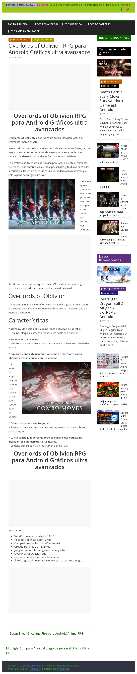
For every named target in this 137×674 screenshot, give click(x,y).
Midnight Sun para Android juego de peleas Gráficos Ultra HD (47, 650)
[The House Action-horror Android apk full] (108, 169)
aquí (44, 553)
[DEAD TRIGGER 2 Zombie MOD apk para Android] (108, 144)
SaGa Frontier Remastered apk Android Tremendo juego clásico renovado (90, 4)
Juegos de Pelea (72, 24)
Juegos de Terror (109, 85)
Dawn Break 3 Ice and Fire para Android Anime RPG (44, 633)
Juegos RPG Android (45, 24)
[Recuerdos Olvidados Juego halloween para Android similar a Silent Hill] (108, 221)
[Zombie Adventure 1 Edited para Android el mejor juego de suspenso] (108, 193)
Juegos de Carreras (98, 24)
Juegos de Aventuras (20, 39)
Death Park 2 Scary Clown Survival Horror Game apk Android (113, 100)
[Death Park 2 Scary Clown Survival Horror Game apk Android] (114, 60)
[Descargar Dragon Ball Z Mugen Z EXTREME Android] (114, 267)
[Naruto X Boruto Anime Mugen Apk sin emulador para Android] (108, 355)
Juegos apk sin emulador (24, 31)
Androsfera (16, 57)
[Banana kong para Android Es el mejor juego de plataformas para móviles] (108, 383)
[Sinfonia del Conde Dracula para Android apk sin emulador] (108, 411)
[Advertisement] (50, 87)
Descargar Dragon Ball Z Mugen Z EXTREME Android (111, 307)
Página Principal (18, 24)
